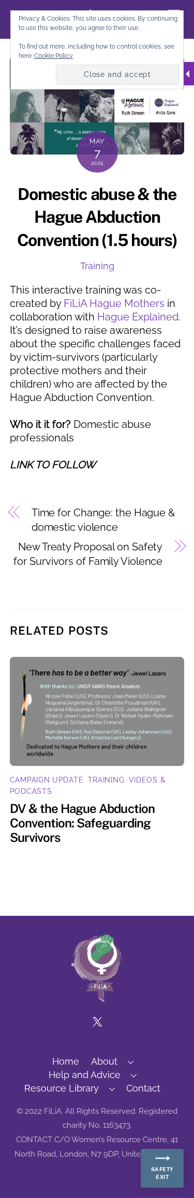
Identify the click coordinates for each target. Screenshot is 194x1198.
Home (65, 1061)
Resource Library (61, 1088)
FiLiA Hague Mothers (114, 303)
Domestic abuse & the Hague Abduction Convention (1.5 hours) (97, 217)
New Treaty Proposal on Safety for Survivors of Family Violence (87, 554)
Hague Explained (137, 317)
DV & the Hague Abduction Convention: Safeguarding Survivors (82, 822)
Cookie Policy (53, 55)
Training (97, 265)
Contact (143, 1088)
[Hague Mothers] (97, 997)
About (104, 1061)
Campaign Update (47, 780)
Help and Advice (85, 1074)
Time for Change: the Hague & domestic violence (103, 519)
